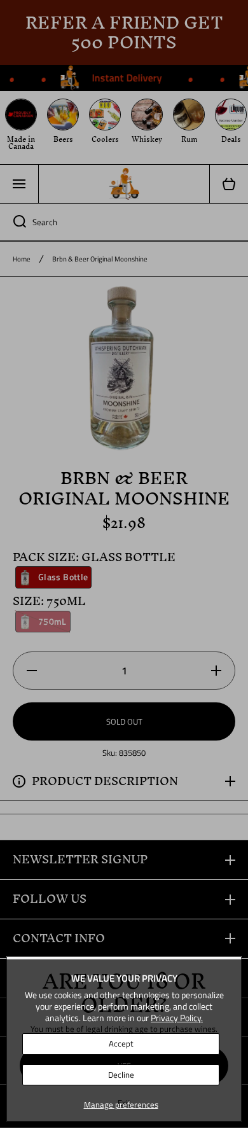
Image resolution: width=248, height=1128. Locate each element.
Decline (121, 1074)
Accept (121, 1043)
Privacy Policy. (177, 1017)
